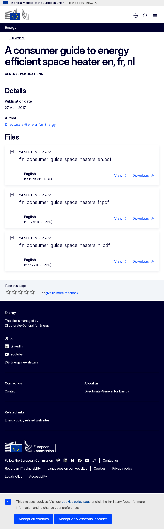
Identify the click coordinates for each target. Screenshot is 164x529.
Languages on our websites (67, 468)
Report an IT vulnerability (23, 468)
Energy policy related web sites (27, 420)
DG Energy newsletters (21, 362)
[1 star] (8, 292)
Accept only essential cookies (83, 519)
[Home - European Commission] (17, 14)
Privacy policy (122, 468)
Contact (10, 391)
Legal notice (13, 476)
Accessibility (38, 476)
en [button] (135, 15)
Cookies (100, 468)
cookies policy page (76, 502)
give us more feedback (61, 293)
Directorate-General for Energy (30, 124)
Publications (17, 38)
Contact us (111, 460)
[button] (120, 175)
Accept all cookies (33, 519)
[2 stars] (11, 292)
